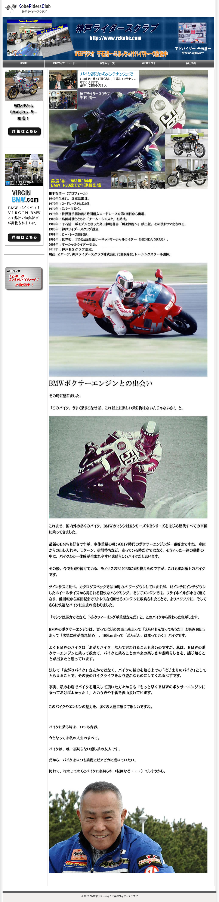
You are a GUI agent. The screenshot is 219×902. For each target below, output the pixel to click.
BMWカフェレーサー (65, 63)
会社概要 (191, 63)
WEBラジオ (149, 63)
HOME (24, 63)
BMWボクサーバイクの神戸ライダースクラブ (114, 896)
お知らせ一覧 (107, 63)
